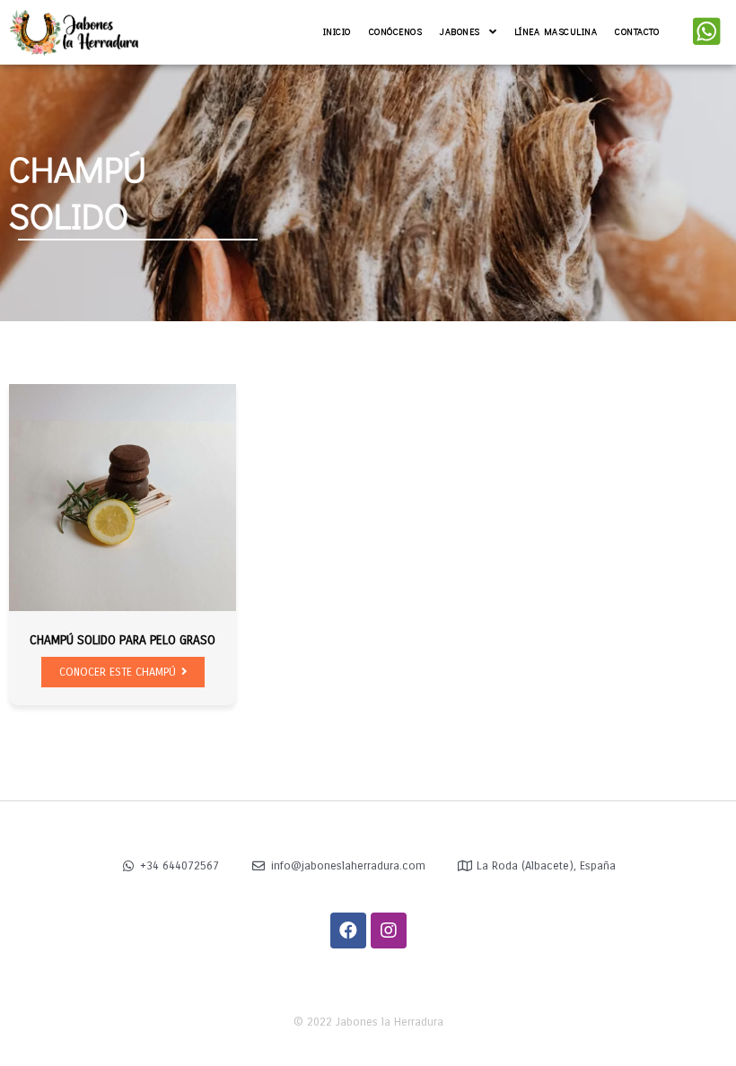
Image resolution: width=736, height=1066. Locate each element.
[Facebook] (348, 930)
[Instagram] (389, 930)
